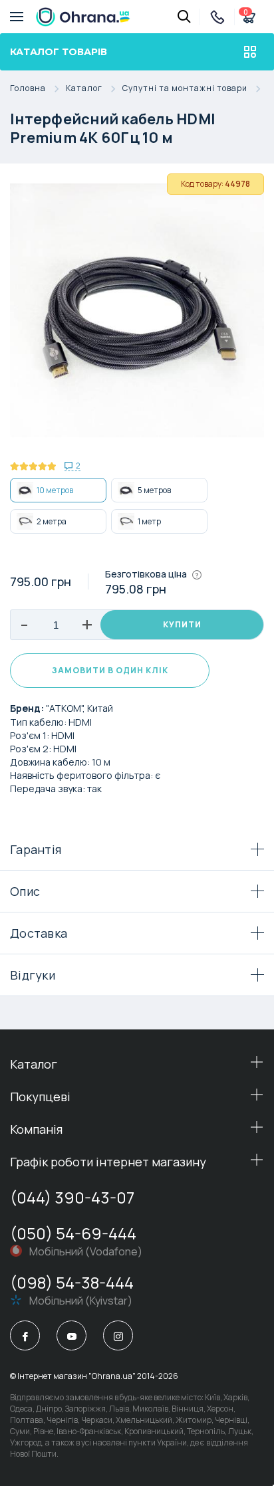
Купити (182, 624)
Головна (28, 89)
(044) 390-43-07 (72, 1197)
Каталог (84, 89)
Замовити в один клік (110, 670)
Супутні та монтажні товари (184, 89)
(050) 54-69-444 (73, 1233)
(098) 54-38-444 (72, 1282)
